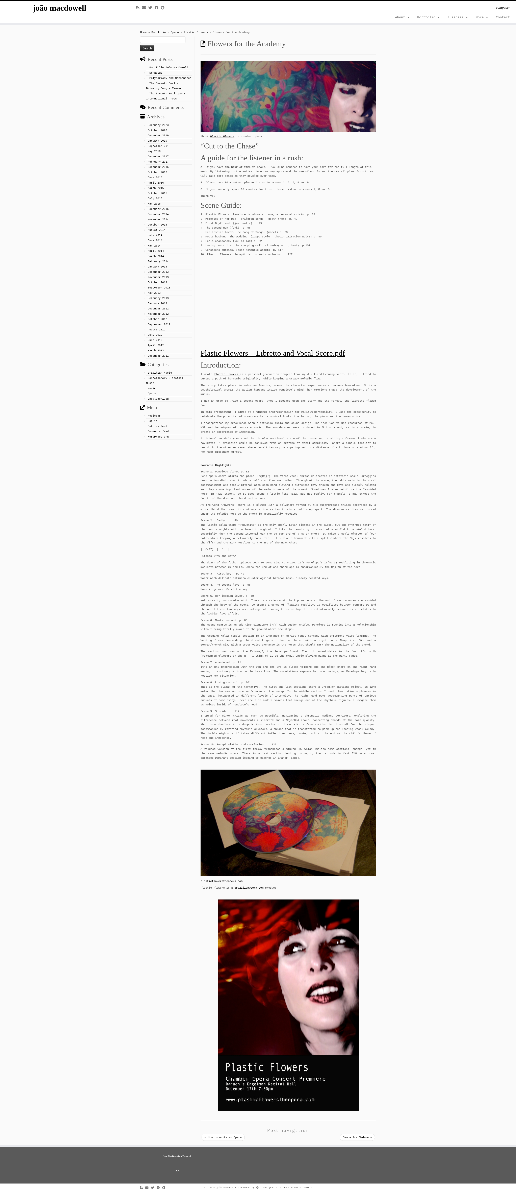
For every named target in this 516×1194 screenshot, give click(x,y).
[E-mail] (145, 8)
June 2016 (155, 177)
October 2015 (157, 193)
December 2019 (158, 135)
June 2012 (155, 340)
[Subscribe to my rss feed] (139, 8)
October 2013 (157, 282)
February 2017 (158, 161)
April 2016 (156, 182)
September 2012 (159, 324)
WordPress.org (158, 436)
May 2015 (154, 203)
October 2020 (157, 130)
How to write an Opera (223, 1137)
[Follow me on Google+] (164, 8)
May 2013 (154, 293)
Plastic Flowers (196, 32)
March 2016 (156, 188)
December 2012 (158, 308)
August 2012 (156, 329)
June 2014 (155, 240)
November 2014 (158, 219)
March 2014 (156, 256)
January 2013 (157, 303)
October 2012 (157, 319)
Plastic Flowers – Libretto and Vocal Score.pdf (273, 353)
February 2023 (158, 125)
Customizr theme (299, 1188)
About (401, 17)
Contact (503, 17)
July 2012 (155, 334)
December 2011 (158, 355)
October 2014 (157, 224)
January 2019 (157, 140)
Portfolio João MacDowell (168, 67)
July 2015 (155, 198)
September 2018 (159, 146)
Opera (175, 32)
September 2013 (159, 287)
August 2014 (156, 230)
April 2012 (156, 345)
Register (154, 415)
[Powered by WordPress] (257, 1187)
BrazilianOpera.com (248, 887)
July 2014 (155, 235)
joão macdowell (59, 8)
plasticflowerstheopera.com (221, 881)
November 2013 (158, 277)
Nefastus (155, 72)
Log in (152, 421)
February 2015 (158, 209)
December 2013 (158, 272)
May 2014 (154, 245)
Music (152, 388)
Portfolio (427, 17)
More (481, 17)
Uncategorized (158, 398)
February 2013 (158, 298)
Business (456, 17)
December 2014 (158, 214)
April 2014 (156, 251)
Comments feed (158, 431)
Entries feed (157, 426)
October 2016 (157, 172)
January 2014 (157, 266)
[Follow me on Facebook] (158, 8)
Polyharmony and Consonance (170, 78)
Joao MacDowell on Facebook (177, 1156)
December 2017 (158, 156)
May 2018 (154, 151)
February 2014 (158, 261)
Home (143, 32)
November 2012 (158, 313)
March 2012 (156, 350)
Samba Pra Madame (357, 1137)
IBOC (177, 1170)
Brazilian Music (160, 372)
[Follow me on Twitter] (151, 8)
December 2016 (158, 167)
